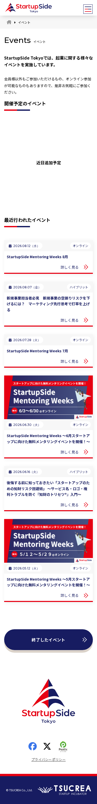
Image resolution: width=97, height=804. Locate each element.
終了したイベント (48, 640)
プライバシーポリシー (48, 759)
